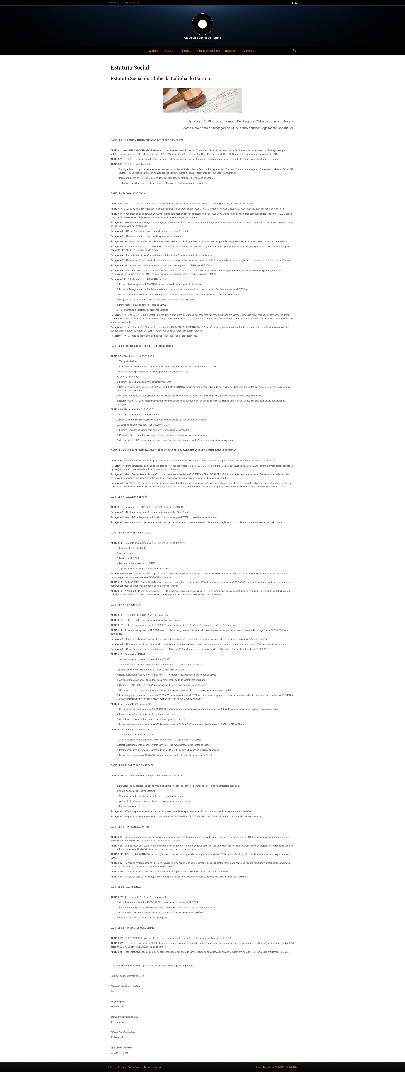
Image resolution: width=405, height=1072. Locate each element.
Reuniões (230, 50)
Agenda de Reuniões (208, 50)
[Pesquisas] (294, 50)
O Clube (168, 50)
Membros (248, 50)
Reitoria (185, 50)
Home (155, 50)
